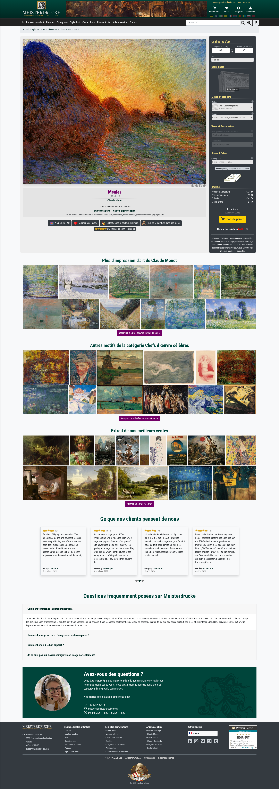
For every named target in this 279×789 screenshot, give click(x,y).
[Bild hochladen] (256, 23)
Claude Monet (65, 29)
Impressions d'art (35, 22)
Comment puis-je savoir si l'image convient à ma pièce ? (58, 635)
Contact (133, 22)
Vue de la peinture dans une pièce (163, 223)
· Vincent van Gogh (153, 730)
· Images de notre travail (115, 744)
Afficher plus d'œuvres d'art (139, 504)
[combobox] (232, 60)
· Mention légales (71, 734)
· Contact (67, 730)
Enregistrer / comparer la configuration (233, 169)
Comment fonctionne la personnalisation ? (50, 608)
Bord (213, 56)
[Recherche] (243, 23)
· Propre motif (110, 730)
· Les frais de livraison (113, 737)
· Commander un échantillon (116, 751)
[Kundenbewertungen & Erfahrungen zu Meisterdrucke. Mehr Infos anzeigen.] (243, 736)
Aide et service (119, 22)
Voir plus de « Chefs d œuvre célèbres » (139, 418)
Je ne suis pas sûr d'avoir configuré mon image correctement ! (61, 655)
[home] (22, 22)
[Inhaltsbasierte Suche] (249, 23)
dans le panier (234, 219)
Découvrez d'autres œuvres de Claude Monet (139, 333)
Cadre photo (88, 22)
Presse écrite (103, 22)
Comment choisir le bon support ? (45, 645)
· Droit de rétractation (72, 744)
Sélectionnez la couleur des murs (121, 223)
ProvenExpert (57, 568)
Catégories (62, 22)
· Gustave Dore (152, 748)
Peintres (50, 22)
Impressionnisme (50, 29)
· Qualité (108, 741)
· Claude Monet (152, 734)
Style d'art (75, 22)
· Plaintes (67, 748)
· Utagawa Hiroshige (154, 744)
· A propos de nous (71, 751)
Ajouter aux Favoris (87, 223)
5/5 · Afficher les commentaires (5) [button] (121, 229)
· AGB (66, 737)
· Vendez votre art (112, 734)
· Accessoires (110, 748)
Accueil (25, 29)
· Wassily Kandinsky (154, 741)
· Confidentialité (70, 741)
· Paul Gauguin (152, 737)
